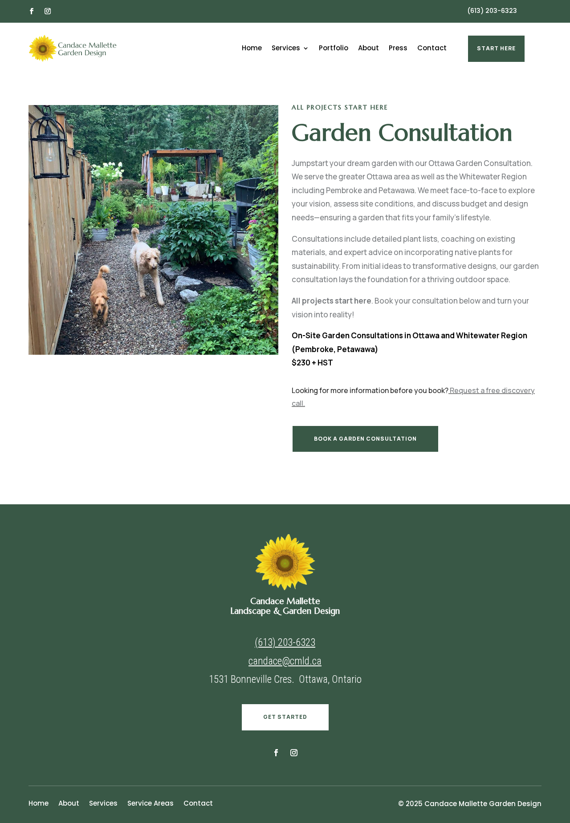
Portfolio (333, 49)
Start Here (496, 48)
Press (398, 49)
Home (252, 49)
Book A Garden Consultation (365, 438)
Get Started (285, 717)
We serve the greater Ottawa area (351, 176)
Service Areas (150, 804)
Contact (432, 49)
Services (286, 49)
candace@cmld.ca (285, 661)
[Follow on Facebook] (31, 11)
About (368, 49)
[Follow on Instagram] (47, 11)
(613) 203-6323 (492, 10)
